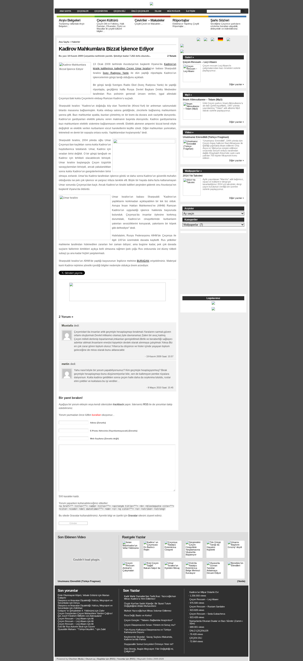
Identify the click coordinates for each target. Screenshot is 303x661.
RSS (145, 404)
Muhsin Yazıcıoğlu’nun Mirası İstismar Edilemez (147, 610)
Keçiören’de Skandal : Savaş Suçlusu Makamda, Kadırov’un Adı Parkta (148, 638)
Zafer (102, 610)
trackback (118, 404)
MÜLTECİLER (173, 11)
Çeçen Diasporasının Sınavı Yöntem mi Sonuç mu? (149, 625)
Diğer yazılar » (236, 84)
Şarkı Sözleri (219, 20)
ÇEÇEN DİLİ (119, 11)
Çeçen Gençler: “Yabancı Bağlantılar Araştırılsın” (148, 620)
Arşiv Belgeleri (69, 20)
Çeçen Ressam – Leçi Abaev (200, 62)
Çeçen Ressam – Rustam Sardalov (207, 606)
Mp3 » (188, 94)
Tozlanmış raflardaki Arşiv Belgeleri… (72, 24)
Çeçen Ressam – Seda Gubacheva (207, 614)
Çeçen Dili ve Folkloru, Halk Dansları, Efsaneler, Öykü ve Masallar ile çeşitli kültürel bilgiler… (111, 27)
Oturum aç (90, 659)
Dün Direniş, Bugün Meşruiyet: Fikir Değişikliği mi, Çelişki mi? (149, 650)
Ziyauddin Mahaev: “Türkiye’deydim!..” (77, 629)
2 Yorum (171, 56)
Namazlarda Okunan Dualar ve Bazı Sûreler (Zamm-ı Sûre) (216, 622)
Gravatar (133, 515)
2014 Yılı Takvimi (192, 175)
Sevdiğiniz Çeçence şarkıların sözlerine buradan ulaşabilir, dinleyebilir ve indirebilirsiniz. (225, 26)
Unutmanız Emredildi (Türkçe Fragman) (206, 137)
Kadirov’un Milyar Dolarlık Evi (203, 592)
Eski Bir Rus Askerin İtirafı (71, 626)
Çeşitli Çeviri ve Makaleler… (149, 23)
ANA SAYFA (65, 11)
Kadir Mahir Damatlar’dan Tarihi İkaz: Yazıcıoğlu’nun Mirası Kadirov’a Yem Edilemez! (150, 597)
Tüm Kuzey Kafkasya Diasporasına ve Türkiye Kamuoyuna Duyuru (147, 630)
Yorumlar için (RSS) (126, 659)
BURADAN (143, 260)
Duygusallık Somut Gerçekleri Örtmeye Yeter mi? (148, 644)
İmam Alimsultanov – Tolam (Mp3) (202, 99)
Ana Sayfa (64, 42)
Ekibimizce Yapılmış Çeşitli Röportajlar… (186, 24)
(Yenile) (241, 581)
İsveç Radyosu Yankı (116, 73)
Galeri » (189, 57)
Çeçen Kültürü (107, 20)
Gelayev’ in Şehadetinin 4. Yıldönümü (76, 610)
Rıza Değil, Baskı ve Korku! (138, 615)
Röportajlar (181, 20)
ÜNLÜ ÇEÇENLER (140, 11)
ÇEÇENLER (82, 11)
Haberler (76, 42)
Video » (189, 132)
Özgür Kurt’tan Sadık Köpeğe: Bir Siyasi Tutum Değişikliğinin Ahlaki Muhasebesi (147, 604)
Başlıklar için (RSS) (106, 659)
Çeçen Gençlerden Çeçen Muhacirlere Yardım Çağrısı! (85, 613)
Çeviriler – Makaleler (149, 20)
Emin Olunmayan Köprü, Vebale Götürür (78, 595)
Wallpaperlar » (193, 171)
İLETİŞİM (190, 11)
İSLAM (158, 11)
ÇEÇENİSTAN (101, 11)
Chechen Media (76, 659)
